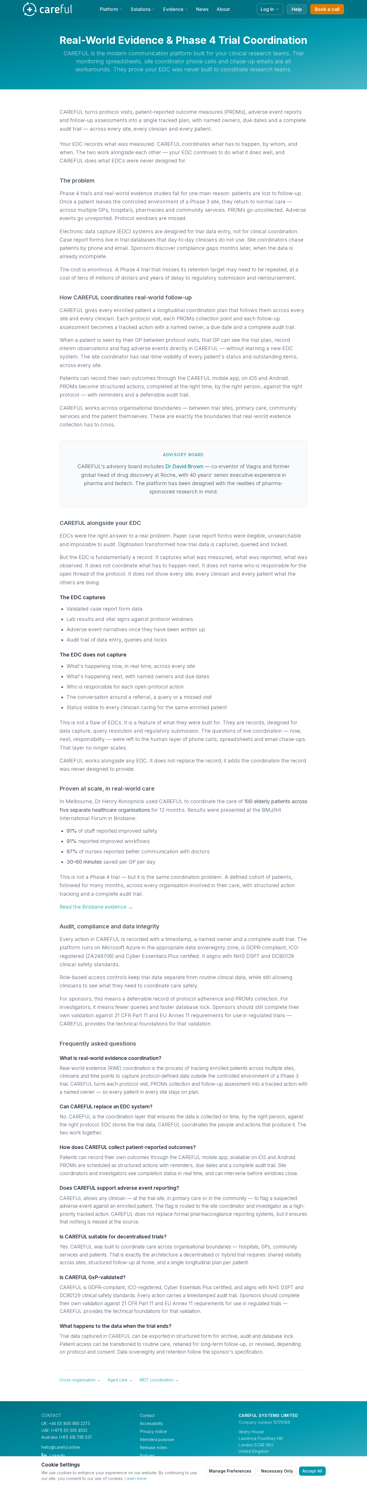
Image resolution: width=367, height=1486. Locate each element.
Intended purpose (157, 1439)
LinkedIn (57, 1455)
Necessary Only (277, 1471)
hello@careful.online (60, 1447)
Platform (109, 9)
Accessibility (151, 1423)
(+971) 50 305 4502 (69, 1430)
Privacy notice (153, 1431)
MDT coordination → (159, 1379)
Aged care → (120, 1379)
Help (297, 9)
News (202, 9)
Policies (147, 1455)
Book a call (327, 9)
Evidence (173, 9)
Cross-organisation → (80, 1379)
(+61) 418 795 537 (75, 1437)
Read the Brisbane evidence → (96, 907)
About (223, 9)
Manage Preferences (230, 1471)
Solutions (141, 9)
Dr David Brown (184, 466)
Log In (267, 9)
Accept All (312, 1471)
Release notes (153, 1447)
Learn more (136, 1478)
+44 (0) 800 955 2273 (69, 1423)
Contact (147, 1415)
